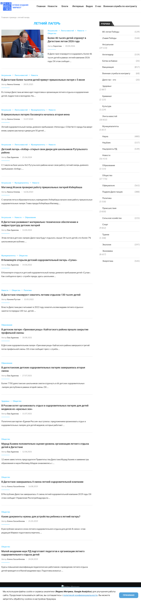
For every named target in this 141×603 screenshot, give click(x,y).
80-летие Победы (121, 31)
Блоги (65, 6)
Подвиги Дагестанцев (121, 191)
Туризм (105, 234)
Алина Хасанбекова (16, 486)
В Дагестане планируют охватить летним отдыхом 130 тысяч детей (40, 294)
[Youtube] (125, 19)
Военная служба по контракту (120, 6)
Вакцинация (121, 67)
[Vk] (128, 19)
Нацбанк (121, 142)
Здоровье (106, 86)
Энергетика (121, 261)
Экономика (107, 251)
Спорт (105, 224)
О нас (98, 6)
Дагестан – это (121, 79)
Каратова (57, 46)
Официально (121, 185)
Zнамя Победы (121, 38)
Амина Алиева (13, 84)
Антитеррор (121, 54)
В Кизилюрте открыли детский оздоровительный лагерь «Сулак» (39, 260)
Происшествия (109, 208)
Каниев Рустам (13, 299)
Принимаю (128, 595)
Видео (89, 6)
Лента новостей (109, 116)
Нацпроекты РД (121, 149)
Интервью (78, 6)
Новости (52, 6)
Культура (106, 106)
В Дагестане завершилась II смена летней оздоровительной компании (42, 481)
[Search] (139, 19)
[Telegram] (131, 19)
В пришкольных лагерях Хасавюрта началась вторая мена (35, 114)
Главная (41, 6)
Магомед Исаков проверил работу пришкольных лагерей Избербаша (41, 187)
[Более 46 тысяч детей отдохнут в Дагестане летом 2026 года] (22, 44)
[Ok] (134, 19)
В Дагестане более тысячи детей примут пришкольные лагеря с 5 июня (43, 79)
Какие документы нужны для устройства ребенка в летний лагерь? (40, 516)
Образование (108, 165)
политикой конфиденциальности (80, 595)
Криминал (107, 96)
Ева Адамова (13, 157)
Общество (107, 175)
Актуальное (107, 44)
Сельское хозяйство (121, 218)
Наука (121, 136)
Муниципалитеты (110, 126)
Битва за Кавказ (121, 61)
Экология (121, 244)
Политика (106, 198)
